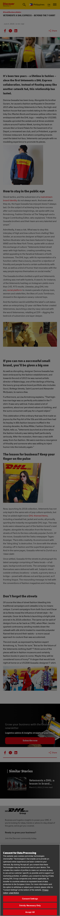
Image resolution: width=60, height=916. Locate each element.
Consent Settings (30, 899)
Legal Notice (14, 893)
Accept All (30, 912)
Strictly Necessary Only (30, 905)
